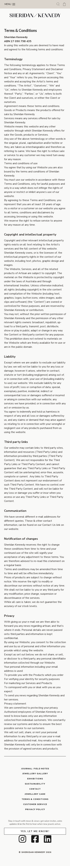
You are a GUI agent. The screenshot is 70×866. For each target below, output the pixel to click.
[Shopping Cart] (64, 4)
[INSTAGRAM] (22, 839)
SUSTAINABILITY (35, 783)
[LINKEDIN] (47, 839)
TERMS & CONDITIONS (35, 799)
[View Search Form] (58, 4)
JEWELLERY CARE (35, 794)
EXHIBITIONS (35, 778)
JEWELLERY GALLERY (35, 773)
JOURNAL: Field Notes (35, 768)
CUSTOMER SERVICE (35, 804)
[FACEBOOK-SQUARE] (35, 839)
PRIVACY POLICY (35, 809)
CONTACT (35, 789)
